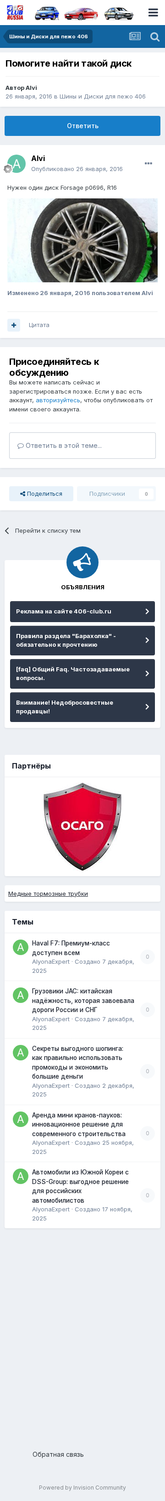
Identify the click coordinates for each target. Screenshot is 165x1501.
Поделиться (43, 493)
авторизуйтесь (58, 400)
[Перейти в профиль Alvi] (16, 164)
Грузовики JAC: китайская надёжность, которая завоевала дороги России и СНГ (83, 1000)
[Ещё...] (148, 163)
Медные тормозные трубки (48, 893)
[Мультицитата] (13, 325)
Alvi (31, 87)
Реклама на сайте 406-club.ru (63, 611)
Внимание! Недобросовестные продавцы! (64, 707)
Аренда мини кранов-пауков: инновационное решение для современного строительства (79, 1124)
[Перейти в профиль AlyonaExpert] (20, 947)
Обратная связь (58, 1454)
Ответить (83, 126)
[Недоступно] (82, 239)
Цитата (39, 324)
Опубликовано (77, 168)
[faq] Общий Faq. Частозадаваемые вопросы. (73, 673)
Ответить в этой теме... (63, 445)
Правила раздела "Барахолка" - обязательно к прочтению (66, 640)
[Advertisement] (82, 1335)
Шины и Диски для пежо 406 (103, 96)
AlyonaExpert (51, 961)
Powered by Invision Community (82, 1487)
